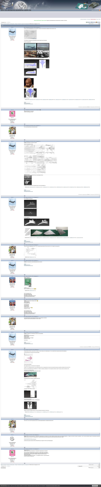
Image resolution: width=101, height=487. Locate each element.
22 (38, 260)
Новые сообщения (83, 19)
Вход (30, 10)
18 (40, 125)
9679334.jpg (45, 237)
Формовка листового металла (28, 191)
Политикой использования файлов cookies (53, 485)
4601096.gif (44, 99)
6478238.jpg (65, 237)
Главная (2, 10)
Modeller (12, 27)
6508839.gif (50, 99)
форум (6, 10)
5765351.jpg (31, 237)
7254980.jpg (38, 237)
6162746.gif (31, 99)
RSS (99, 19)
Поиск (97, 19)
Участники (88, 19)
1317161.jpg (78, 237)
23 (38, 276)
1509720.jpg (31, 290)
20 (38, 197)
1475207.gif (83, 99)
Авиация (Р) (27, 23)
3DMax (25, 102)
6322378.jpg (58, 237)
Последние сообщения (11, 10)
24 (38, 299)
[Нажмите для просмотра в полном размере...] (30, 57)
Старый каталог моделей (19, 10)
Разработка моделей (21, 23)
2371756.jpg (70, 99)
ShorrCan (12, 109)
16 (40, 27)
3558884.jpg (72, 237)
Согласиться (94, 485)
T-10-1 (30, 23)
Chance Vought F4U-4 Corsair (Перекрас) (30, 439)
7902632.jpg (90, 99)
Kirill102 (12, 125)
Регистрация (26, 10)
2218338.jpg (64, 99)
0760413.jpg (57, 99)
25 (38, 316)
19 (40, 141)
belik (12, 276)
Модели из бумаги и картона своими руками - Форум (9, 23)
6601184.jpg (77, 99)
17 (40, 109)
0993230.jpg (52, 237)
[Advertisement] (50, 15)
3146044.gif (37, 99)
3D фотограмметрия (27, 103)
